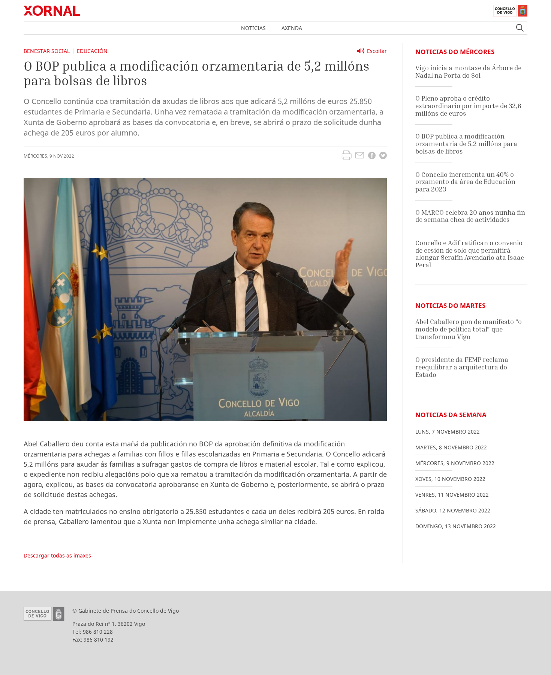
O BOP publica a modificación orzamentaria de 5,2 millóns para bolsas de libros (466, 143)
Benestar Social (47, 50)
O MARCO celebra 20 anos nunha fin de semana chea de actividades (470, 216)
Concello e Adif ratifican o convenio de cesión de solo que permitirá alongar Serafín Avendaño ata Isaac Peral (469, 254)
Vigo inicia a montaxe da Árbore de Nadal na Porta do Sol (468, 71)
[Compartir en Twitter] (383, 156)
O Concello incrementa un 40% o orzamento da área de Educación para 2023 (465, 181)
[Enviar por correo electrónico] (359, 156)
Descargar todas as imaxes (57, 555)
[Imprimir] (346, 156)
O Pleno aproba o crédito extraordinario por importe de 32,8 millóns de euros (468, 105)
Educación (92, 50)
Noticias (253, 28)
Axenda (291, 28)
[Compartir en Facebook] (372, 156)
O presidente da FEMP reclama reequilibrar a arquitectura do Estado (461, 367)
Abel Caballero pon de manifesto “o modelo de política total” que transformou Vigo (468, 329)
